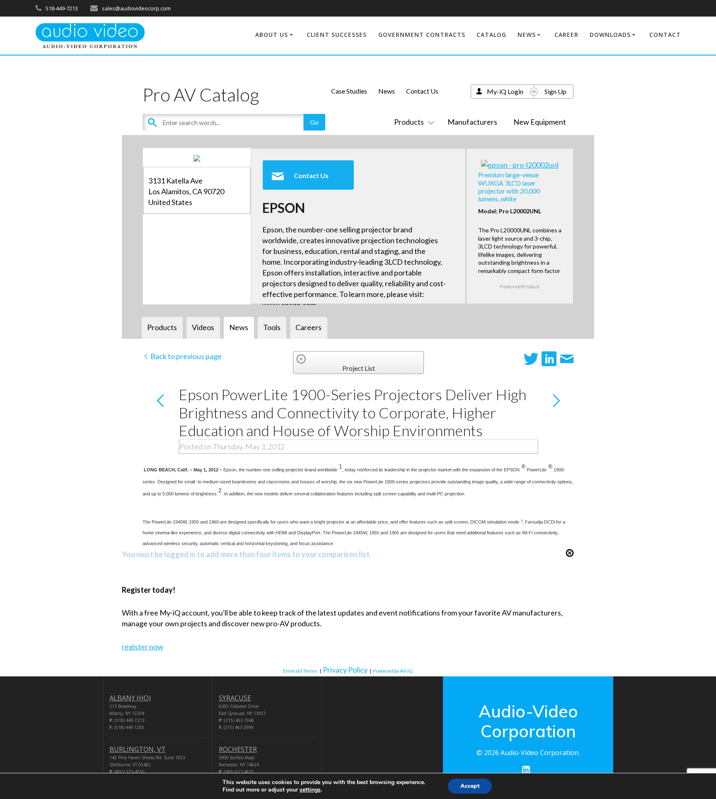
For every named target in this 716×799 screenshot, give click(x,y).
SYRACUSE (235, 697)
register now (142, 646)
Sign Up (555, 91)
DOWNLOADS (610, 35)
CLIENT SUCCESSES (337, 35)
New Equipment (539, 121)
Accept (469, 786)
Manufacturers (472, 121)
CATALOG (491, 35)
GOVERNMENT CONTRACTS (421, 35)
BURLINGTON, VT (137, 749)
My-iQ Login (505, 91)
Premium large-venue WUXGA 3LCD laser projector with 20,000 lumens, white (509, 187)
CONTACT (665, 35)
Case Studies (349, 91)
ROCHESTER (238, 749)
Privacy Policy (345, 669)
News (386, 91)
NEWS (527, 35)
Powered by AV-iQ (393, 671)
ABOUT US (271, 35)
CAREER (566, 35)
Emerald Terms (300, 671)
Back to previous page (185, 356)
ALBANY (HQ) (130, 697)
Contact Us (422, 91)
